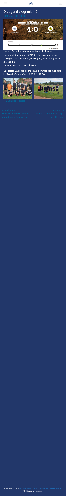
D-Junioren (11, 101)
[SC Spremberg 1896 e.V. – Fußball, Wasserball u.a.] (31, 3)
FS (24, 16)
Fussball (21, 101)
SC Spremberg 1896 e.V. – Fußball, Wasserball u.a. (40, 488)
